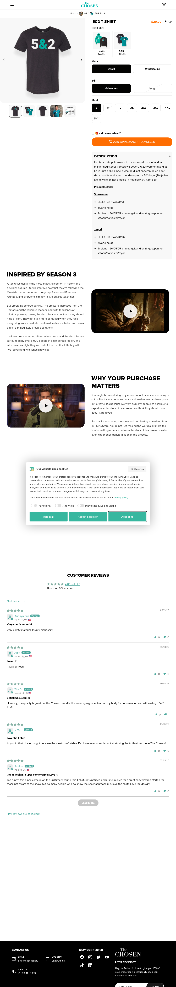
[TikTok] (82, 965)
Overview (139, 469)
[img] (15, 610)
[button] (155, 637)
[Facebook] (82, 957)
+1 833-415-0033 (27, 973)
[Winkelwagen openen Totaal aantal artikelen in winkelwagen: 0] (164, 4)
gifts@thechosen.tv (28, 960)
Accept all (127, 517)
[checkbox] (40, 506)
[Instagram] (90, 957)
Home (73, 13)
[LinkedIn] (90, 965)
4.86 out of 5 (72, 584)
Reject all (48, 517)
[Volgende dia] (81, 60)
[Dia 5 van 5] (70, 111)
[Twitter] (98, 957)
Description (105, 156)
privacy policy (121, 497)
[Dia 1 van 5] (15, 111)
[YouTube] (106, 957)
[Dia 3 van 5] (42, 111)
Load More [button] (88, 803)
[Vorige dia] (4, 60)
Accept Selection (88, 517)
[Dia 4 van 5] (56, 111)
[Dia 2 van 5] (29, 111)
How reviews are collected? (23, 814)
